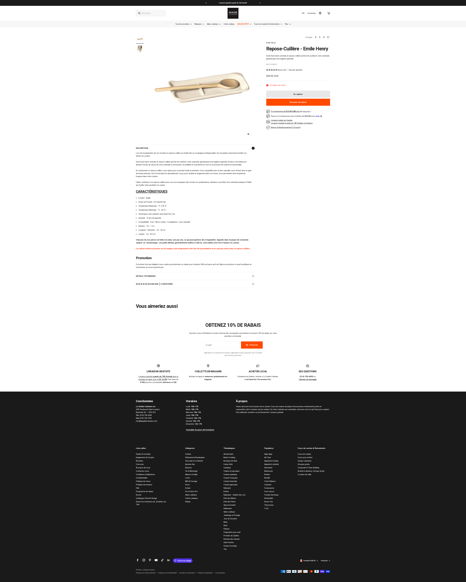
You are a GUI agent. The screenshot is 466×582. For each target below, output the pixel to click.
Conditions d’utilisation (187, 573)
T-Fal (266, 508)
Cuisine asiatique (230, 474)
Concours (140, 464)
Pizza (187, 485)
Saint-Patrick (229, 542)
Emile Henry (271, 43)
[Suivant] (259, 3)
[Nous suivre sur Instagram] (143, 560)
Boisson (188, 468)
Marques (198, 24)
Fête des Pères (230, 502)
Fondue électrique (271, 495)
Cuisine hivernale (230, 481)
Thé (225, 549)
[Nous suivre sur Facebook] (137, 560)
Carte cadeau (229, 24)
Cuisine (188, 454)
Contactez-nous (142, 471)
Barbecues (268, 471)
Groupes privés (304, 464)
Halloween (228, 508)
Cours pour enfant (305, 457)
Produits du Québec (231, 536)
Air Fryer (267, 457)
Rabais (188, 502)
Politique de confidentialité (167, 573)
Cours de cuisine (304, 454)
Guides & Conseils (143, 454)
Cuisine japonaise (230, 485)
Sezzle (138, 495)
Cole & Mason (270, 481)
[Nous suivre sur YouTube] (156, 560)
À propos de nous (143, 468)
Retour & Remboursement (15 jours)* (286, 127)
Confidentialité (141, 478)
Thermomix (268, 505)
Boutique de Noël (230, 461)
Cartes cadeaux (191, 498)
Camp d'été (228, 464)
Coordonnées (220, 573)
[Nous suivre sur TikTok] (162, 560)
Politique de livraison (144, 485)
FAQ (137, 488)
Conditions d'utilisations (145, 474)
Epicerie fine (190, 464)
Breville (267, 478)
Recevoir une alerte (298, 102)
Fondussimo (269, 488)
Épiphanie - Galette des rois (234, 495)
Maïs (225, 522)
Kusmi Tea (268, 502)
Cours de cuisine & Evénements (266, 24)
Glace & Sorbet (230, 505)
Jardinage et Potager (232, 515)
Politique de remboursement (146, 573)
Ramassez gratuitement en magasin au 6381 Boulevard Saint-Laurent (233, 3)
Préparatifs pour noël (232, 532)
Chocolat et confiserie (194, 461)
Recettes (139, 461)
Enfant (187, 488)
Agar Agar (268, 454)
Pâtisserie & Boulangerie (195, 457)
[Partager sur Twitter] (320, 37)
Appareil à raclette (271, 464)
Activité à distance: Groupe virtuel (311, 471)
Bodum (267, 474)
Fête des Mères (230, 498)
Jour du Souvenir (230, 519)
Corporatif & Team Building (308, 468)
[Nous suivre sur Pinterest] (150, 560)
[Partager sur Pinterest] (324, 37)
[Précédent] (206, 3)
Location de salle (304, 474)
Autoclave (268, 468)
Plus (286, 24)
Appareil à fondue (271, 461)
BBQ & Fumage (191, 481)
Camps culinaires (304, 461)
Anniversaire (228, 454)
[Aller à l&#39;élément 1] (140, 39)
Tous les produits (182, 24)
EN (303, 13)
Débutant (227, 488)
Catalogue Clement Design (146, 498)
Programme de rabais (144, 491)
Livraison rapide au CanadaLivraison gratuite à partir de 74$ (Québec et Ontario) (292, 121)
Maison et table (191, 474)
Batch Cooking (229, 457)
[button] (141, 284)
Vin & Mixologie (191, 471)
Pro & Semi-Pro (191, 491)
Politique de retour (143, 481)
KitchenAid (268, 498)
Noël (225, 525)
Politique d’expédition (205, 573)
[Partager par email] (328, 37)
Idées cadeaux (212, 24)
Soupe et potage (230, 546)
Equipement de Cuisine (145, 457)
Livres (187, 478)
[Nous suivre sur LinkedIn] (168, 560)
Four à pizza (269, 491)
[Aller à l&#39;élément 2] (140, 49)
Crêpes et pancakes (231, 471)
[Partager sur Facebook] (316, 37)
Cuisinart (267, 485)
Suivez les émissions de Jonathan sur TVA (151, 503)
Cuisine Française (231, 478)
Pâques (226, 529)
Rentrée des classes (232, 539)
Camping (227, 468)
